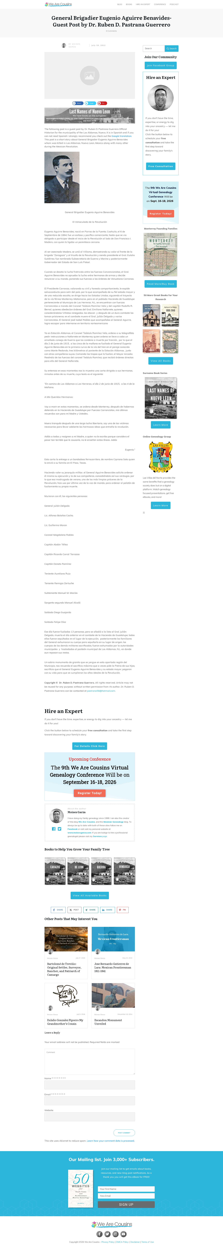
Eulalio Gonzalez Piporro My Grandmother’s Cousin (65, 1022)
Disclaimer (135, 1242)
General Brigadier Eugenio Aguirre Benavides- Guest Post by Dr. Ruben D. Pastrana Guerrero (111, 21)
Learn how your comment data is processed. (111, 1140)
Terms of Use (147, 1242)
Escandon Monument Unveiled (108, 1022)
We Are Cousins (86, 821)
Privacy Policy (107, 1242)
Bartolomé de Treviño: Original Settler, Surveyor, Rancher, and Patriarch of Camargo (64, 969)
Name (55, 1078)
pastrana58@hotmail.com (101, 690)
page (100, 836)
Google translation (121, 136)
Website (48, 1110)
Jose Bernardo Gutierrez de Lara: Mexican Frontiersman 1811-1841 (112, 967)
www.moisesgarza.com (79, 832)
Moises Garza (52, 958)
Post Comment (124, 1133)
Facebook (72, 829)
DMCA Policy (122, 1242)
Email (54, 1094)
